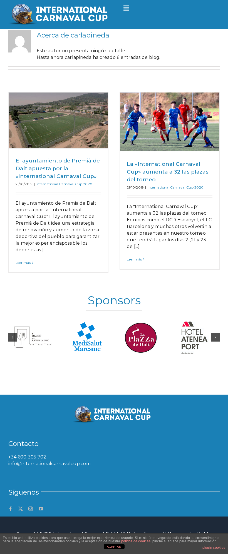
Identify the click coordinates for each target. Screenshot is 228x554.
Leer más (23, 262)
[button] (12, 337)
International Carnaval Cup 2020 (64, 184)
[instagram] (30, 509)
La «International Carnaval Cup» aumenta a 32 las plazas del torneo (168, 172)
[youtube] (41, 509)
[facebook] (10, 509)
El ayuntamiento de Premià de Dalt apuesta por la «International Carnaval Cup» (58, 168)
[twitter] (20, 509)
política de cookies (136, 541)
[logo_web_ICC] (61, 3)
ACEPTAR (114, 546)
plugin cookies (213, 548)
